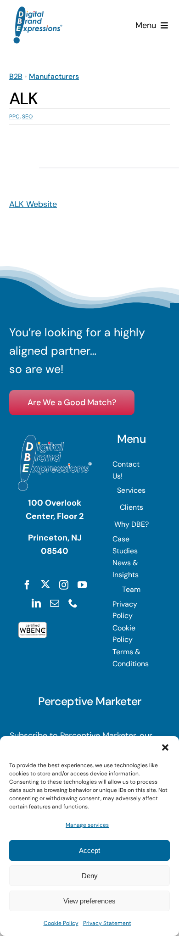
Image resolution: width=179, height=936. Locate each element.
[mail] (54, 603)
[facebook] (27, 585)
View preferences (89, 901)
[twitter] (45, 584)
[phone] (73, 603)
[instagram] (63, 585)
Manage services (87, 825)
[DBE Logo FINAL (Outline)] (37, 10)
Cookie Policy (61, 923)
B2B (15, 76)
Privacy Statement (107, 923)
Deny (90, 876)
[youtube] (82, 585)
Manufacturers (54, 76)
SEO (27, 116)
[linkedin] (36, 603)
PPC (14, 116)
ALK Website (33, 204)
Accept (89, 850)
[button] (165, 747)
